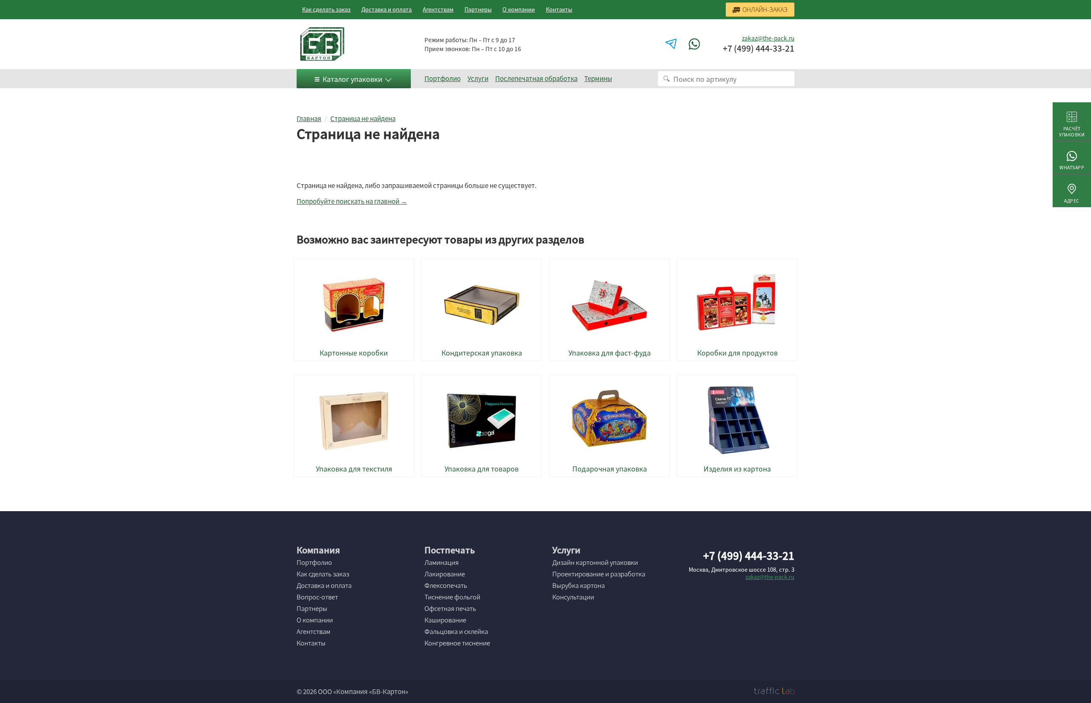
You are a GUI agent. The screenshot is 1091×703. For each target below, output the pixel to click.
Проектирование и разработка (598, 574)
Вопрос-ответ (317, 597)
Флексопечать (445, 585)
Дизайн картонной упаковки (595, 562)
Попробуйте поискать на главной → (352, 201)
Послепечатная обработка (536, 78)
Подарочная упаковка (609, 468)
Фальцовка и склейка (456, 631)
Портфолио (442, 78)
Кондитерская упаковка (482, 352)
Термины (598, 78)
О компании (518, 9)
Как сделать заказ (326, 9)
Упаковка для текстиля (354, 468)
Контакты (559, 9)
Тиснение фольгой (452, 597)
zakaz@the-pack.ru (768, 38)
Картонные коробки (354, 352)
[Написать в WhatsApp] (695, 44)
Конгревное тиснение (457, 643)
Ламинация (441, 562)
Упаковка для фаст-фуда (610, 352)
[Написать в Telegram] (672, 44)
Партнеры (478, 9)
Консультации (573, 597)
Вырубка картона (578, 585)
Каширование (445, 620)
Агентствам (438, 9)
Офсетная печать (450, 608)
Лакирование (444, 574)
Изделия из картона (737, 468)
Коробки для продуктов (737, 352)
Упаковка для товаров (481, 468)
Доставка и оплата (386, 9)
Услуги (478, 78)
